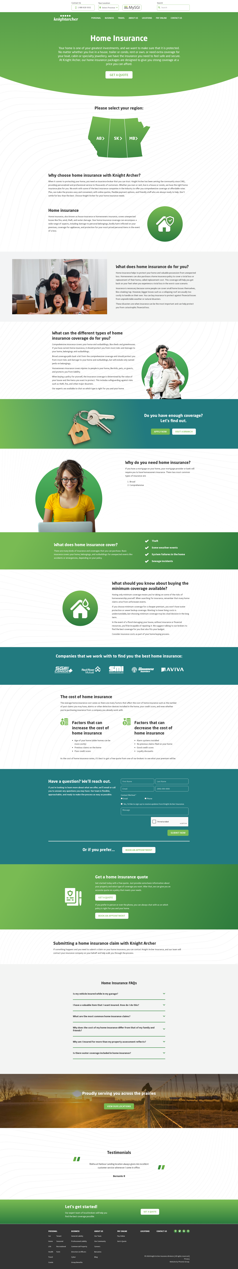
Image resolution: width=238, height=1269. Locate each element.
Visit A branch (184, 431)
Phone (149, 798)
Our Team (97, 1236)
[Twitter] (179, 1231)
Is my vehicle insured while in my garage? (95, 993)
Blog (96, 1257)
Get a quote (119, 75)
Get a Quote (105, 897)
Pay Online (161, 18)
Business (109, 18)
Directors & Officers (78, 1252)
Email (125, 798)
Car (49, 1236)
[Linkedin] (183, 1231)
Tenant (58, 1236)
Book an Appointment (138, 850)
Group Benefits (77, 1262)
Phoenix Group (183, 1262)
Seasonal (59, 1241)
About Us (133, 18)
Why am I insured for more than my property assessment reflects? (109, 1041)
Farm (58, 1252)
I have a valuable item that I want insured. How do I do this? (106, 1004)
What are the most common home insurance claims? (101, 1016)
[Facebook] (175, 1231)
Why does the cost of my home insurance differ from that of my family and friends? (113, 1029)
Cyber (73, 1257)
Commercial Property (79, 1246)
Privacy (187, 1259)
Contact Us (176, 18)
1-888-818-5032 (84, 7)
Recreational (61, 1246)
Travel (121, 18)
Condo (50, 1262)
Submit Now (178, 832)
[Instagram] (188, 1231)
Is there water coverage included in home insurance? (102, 1052)
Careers (97, 1246)
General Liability (77, 1236)
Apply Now (160, 431)
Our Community (100, 1241)
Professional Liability (79, 1241)
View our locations (119, 1106)
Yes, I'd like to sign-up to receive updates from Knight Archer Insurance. (154, 804)
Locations (147, 18)
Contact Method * (128, 795)
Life (49, 1246)
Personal (96, 18)
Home (50, 1241)
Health (50, 1252)
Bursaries (97, 1252)
